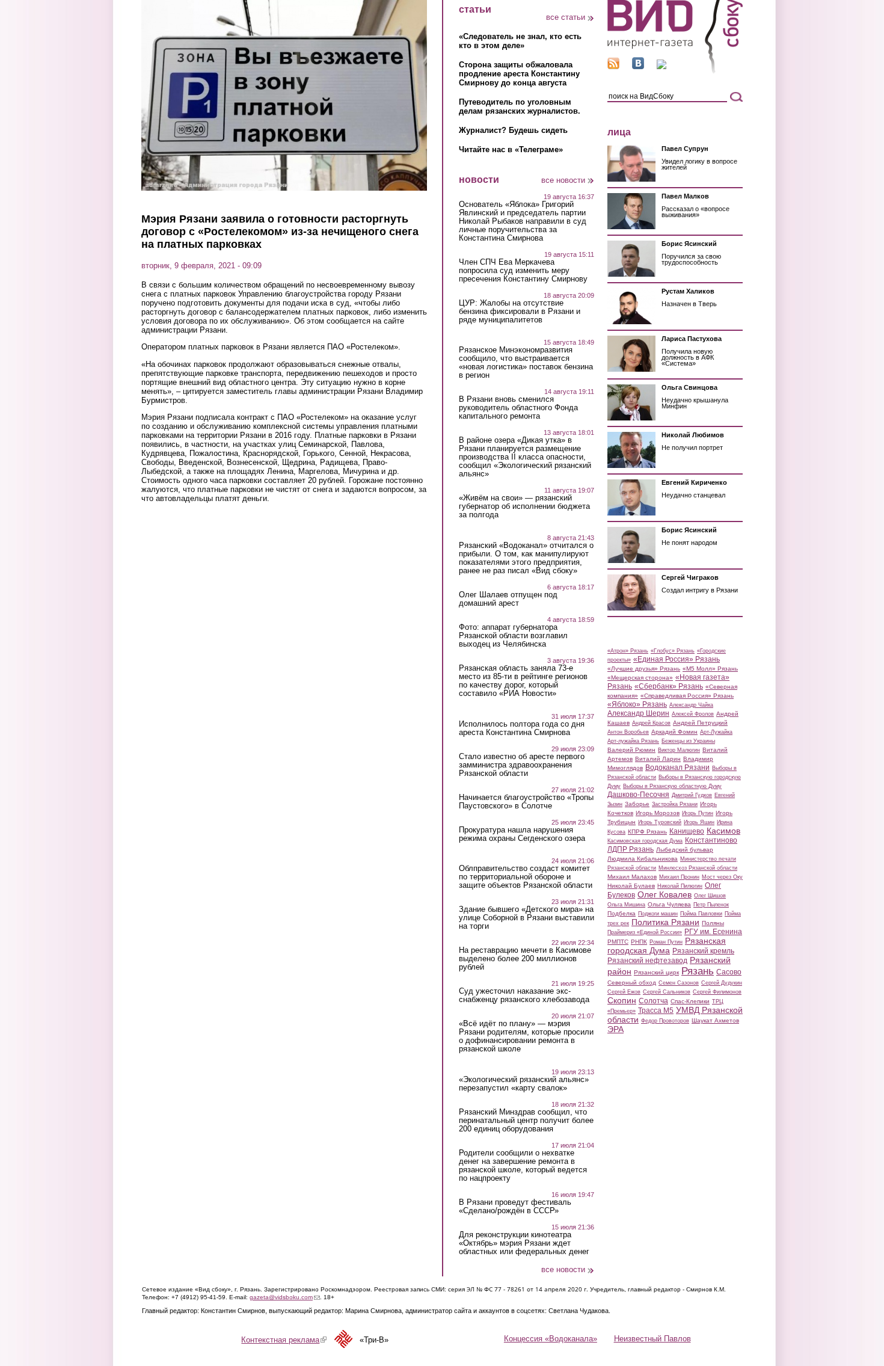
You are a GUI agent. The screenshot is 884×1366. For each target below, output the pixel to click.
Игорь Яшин (699, 822)
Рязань (697, 971)
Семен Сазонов (678, 983)
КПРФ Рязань (647, 831)
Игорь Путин (697, 813)
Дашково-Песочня (638, 794)
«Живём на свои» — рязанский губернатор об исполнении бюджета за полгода (524, 506)
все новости (563, 180)
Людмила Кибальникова (642, 858)
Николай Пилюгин (679, 886)
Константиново (711, 840)
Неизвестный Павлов (652, 1338)
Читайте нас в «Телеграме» (511, 149)
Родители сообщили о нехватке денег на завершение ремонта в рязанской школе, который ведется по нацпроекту (523, 1166)
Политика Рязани (665, 922)
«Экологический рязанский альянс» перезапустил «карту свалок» (524, 1083)
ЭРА (615, 1029)
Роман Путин (666, 942)
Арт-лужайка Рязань (633, 741)
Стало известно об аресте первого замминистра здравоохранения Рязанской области (522, 765)
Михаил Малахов (632, 876)
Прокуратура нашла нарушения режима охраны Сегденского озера (522, 834)
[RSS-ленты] (613, 66)
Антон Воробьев (628, 732)
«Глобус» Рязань (673, 651)
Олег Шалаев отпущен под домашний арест (508, 599)
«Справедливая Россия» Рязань (687, 695)
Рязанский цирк (656, 972)
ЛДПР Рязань (630, 849)
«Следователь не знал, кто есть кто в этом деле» (520, 41)
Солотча (653, 1001)
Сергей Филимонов (717, 992)
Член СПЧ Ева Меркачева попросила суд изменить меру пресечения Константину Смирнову (523, 270)
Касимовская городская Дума (645, 841)
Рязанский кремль (703, 951)
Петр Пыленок (711, 905)
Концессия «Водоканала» (550, 1338)
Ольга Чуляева (669, 904)
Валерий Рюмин (631, 749)
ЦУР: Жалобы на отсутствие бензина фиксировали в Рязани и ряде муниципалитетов (519, 311)
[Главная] (675, 71)
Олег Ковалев (664, 894)
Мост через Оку (722, 877)
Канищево (686, 831)
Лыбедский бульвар (684, 849)
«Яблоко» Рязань (637, 704)
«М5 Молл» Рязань (710, 668)
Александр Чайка (691, 705)
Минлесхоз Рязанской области (697, 868)
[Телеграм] (661, 66)
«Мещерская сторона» (640, 677)
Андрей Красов (651, 723)
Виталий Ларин (658, 758)
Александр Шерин (638, 713)
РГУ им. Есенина (713, 932)
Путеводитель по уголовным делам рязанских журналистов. (519, 106)
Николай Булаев (631, 885)
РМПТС (617, 941)
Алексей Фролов (693, 714)
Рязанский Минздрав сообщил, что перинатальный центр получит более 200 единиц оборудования (526, 1120)
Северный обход (631, 982)
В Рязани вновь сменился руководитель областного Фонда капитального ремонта (518, 407)
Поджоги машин (658, 914)
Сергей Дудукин (721, 983)
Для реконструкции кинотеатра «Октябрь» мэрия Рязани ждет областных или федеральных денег (524, 1243)
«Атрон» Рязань (627, 651)
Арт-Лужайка (716, 732)
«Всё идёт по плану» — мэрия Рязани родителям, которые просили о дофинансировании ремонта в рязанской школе (526, 1036)
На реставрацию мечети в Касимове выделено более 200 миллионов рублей (525, 958)
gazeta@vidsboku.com (285, 1297)
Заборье (637, 804)
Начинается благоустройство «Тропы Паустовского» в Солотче (526, 801)
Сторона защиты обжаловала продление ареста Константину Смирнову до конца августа (519, 73)
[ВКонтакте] (638, 66)
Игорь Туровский (659, 822)
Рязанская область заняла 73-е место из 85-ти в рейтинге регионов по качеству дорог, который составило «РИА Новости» (523, 681)
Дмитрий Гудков (692, 795)
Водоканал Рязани (677, 767)
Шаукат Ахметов (715, 1020)
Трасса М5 (656, 1010)
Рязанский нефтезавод (647, 960)
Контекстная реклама (284, 1339)
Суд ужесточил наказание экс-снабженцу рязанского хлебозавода (524, 995)
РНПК (639, 941)
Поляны (713, 923)
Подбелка (621, 913)
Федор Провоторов (665, 1021)
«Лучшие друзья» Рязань (643, 668)
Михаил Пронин (679, 877)
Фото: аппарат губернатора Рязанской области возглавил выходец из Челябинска (513, 635)
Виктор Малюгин (679, 750)
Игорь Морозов (658, 813)
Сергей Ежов (623, 992)
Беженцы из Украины (688, 741)
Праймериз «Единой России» (644, 932)
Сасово (728, 972)
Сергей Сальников (666, 992)
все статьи (565, 17)
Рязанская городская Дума (666, 945)
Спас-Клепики (690, 1001)
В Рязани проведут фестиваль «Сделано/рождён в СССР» (515, 1206)
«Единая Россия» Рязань (676, 659)
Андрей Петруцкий (700, 722)
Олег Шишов (710, 896)
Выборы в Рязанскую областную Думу (672, 786)
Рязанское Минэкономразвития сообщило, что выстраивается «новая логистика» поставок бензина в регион (526, 363)
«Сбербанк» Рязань (668, 686)
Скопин (621, 1000)
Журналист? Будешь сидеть (513, 130)
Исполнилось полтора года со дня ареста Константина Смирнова (522, 728)
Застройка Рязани (675, 804)
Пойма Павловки (701, 914)
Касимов (723, 830)
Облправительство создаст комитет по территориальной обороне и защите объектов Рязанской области (525, 877)
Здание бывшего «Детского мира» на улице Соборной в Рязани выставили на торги (526, 918)
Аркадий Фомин (674, 731)
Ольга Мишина (626, 905)
